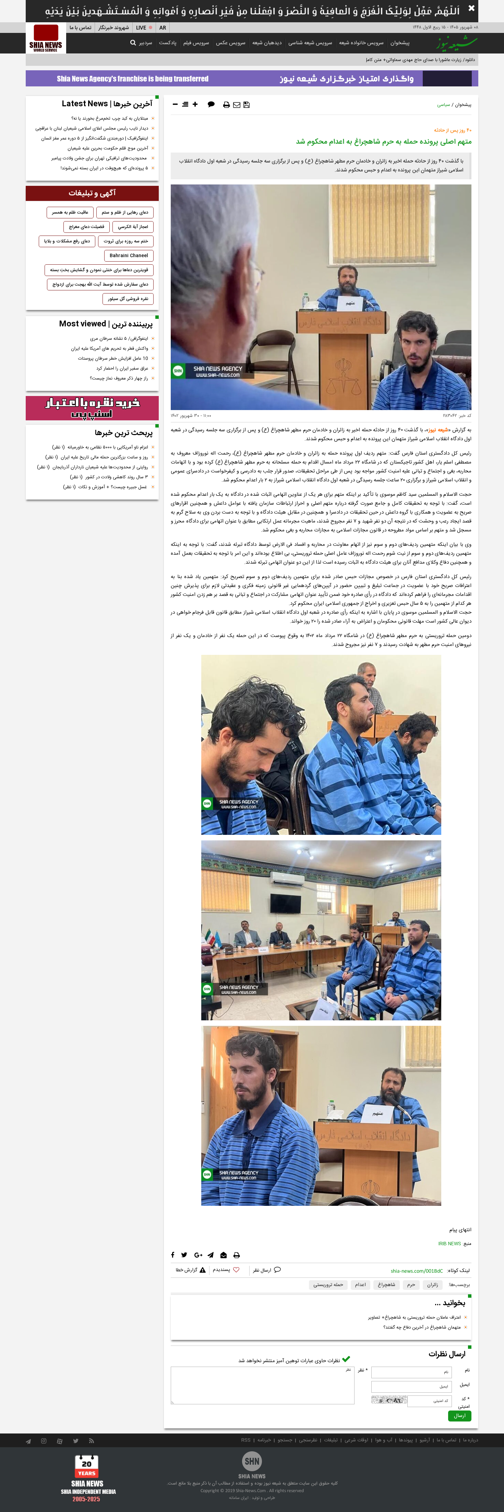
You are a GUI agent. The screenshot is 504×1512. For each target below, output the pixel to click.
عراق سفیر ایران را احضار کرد (122, 368)
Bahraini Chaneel (129, 256)
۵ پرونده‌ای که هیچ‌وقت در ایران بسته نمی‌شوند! (104, 168)
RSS (246, 1440)
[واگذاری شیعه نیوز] (252, 76)
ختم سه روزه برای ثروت (126, 241)
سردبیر (145, 43)
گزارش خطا (186, 1270)
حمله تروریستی (328, 1285)
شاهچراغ (386, 1285)
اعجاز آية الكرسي (133, 227)
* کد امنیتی (464, 1403)
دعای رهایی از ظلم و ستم (125, 212)
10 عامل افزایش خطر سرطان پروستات (113, 358)
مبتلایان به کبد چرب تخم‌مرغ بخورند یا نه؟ (109, 118)
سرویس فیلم (196, 43)
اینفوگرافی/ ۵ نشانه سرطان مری (119, 339)
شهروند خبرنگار (113, 28)
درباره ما (470, 1440)
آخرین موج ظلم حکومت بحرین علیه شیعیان (108, 148)
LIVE (141, 28)
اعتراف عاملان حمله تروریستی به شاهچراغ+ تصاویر (414, 1317)
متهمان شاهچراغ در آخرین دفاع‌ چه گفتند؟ (422, 1327)
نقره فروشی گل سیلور (128, 299)
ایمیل (465, 1385)
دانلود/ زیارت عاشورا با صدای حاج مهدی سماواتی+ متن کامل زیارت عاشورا (407, 60)
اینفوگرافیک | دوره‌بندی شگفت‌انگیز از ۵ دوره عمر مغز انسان (94, 138)
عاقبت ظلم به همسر (70, 212)
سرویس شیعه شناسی (310, 43)
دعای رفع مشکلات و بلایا (67, 241)
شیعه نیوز (438, 430)
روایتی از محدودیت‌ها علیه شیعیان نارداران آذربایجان (92, 467)
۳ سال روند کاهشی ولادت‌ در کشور (109, 477)
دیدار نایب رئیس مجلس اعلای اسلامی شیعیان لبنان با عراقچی (91, 128)
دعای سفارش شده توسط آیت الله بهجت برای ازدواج (100, 284)
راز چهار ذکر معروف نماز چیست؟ (119, 378)
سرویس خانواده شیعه (361, 43)
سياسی (443, 105)
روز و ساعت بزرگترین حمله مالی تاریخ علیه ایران (96, 457)
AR (162, 28)
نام (467, 1370)
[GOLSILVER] (92, 408)
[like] (229, 1271)
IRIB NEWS (450, 1244)
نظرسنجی (308, 1440)
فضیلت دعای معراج (86, 227)
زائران (432, 1285)
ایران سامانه (239, 1498)
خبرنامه (264, 1440)
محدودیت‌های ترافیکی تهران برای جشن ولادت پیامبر (99, 158)
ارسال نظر (263, 1271)
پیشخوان (400, 43)
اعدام (360, 1285)
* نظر (363, 1370)
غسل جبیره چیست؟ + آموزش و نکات (105, 487)
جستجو (285, 1440)
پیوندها (406, 1440)
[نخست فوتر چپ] (89, 1478)
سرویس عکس (230, 43)
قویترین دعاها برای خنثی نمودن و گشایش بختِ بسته (99, 270)
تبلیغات (331, 1440)
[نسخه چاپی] (226, 104)
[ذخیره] (246, 104)
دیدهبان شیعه (266, 43)
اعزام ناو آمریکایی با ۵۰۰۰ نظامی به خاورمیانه (100, 447)
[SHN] (46, 37)
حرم (411, 1285)
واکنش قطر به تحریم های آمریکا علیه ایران (109, 348)
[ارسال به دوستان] (236, 104)
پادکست (168, 43)
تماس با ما (80, 28)
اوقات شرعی (356, 1440)
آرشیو (425, 1440)
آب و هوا (383, 1440)
